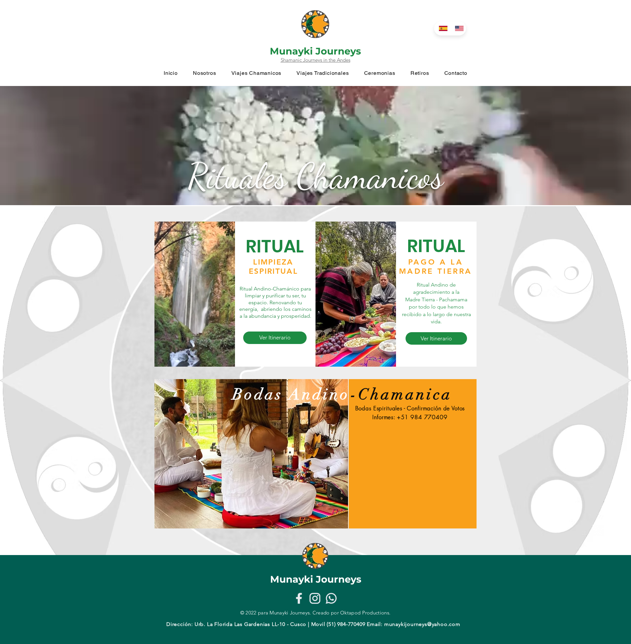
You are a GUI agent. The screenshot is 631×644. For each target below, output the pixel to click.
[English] (458, 28)
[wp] (331, 598)
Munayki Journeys (315, 51)
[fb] (298, 598)
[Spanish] (442, 28)
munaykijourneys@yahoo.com (422, 624)
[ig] (315, 598)
